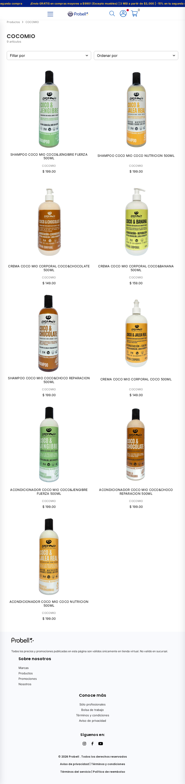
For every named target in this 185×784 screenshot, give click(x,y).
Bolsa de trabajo (92, 710)
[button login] (123, 14)
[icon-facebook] (92, 743)
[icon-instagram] (84, 743)
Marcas (23, 668)
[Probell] (78, 13)
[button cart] (134, 14)
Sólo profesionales (92, 704)
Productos (25, 673)
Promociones (27, 678)
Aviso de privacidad (92, 720)
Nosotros (24, 684)
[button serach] (112, 14)
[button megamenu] (50, 14)
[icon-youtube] (101, 743)
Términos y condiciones (92, 715)
